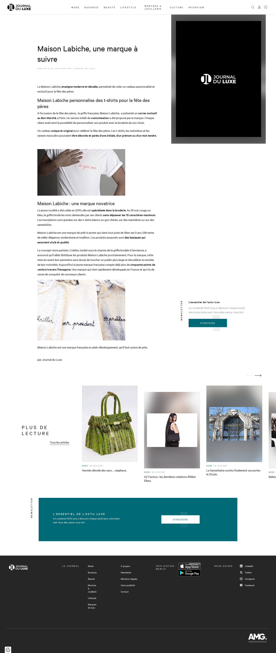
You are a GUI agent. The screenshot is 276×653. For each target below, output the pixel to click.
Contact (125, 591)
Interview (196, 7)
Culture (176, 7)
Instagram (250, 578)
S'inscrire (207, 323)
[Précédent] (249, 375)
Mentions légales (129, 578)
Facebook (249, 585)
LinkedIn (249, 566)
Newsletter (126, 572)
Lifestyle (128, 7)
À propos (125, 566)
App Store (189, 566)
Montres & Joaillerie (153, 7)
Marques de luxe (92, 606)
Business (91, 7)
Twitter (248, 572)
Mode (75, 7)
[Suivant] (258, 375)
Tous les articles (59, 442)
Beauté (110, 7)
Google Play (189, 572)
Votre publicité (128, 585)
